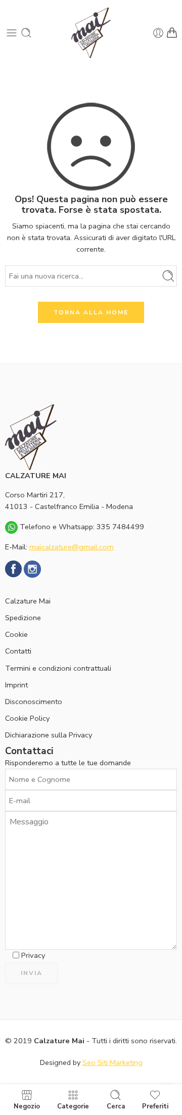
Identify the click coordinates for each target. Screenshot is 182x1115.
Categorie (73, 1106)
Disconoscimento (33, 701)
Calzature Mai (28, 601)
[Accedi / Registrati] (158, 33)
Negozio (27, 1106)
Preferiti (155, 1106)
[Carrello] (172, 33)
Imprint (16, 685)
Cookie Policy (27, 718)
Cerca (116, 1106)
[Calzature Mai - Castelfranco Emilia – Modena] (91, 33)
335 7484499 (120, 527)
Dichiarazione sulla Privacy (48, 735)
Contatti (18, 651)
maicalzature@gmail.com (71, 547)
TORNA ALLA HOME (91, 312)
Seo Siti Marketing (112, 1062)
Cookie (16, 634)
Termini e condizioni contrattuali (58, 668)
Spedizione (23, 618)
